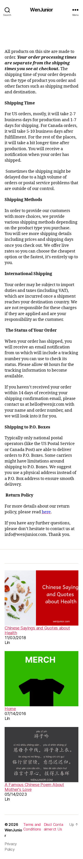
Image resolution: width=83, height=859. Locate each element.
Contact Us (58, 826)
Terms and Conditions (32, 826)
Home (10, 708)
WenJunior (41, 9)
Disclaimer (48, 826)
